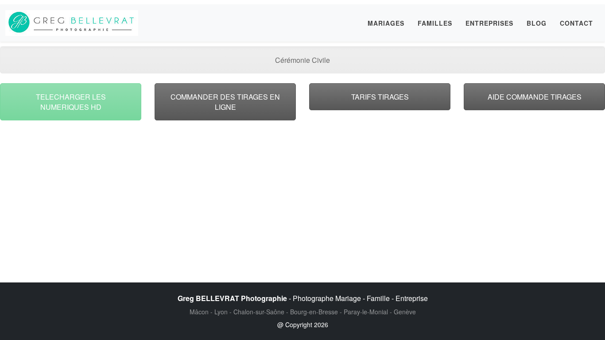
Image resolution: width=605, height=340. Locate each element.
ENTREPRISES (489, 23)
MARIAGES (386, 23)
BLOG (537, 23)
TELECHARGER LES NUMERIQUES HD (71, 102)
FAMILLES (435, 23)
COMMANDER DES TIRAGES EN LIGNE (225, 102)
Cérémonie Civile (302, 60)
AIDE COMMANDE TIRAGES (535, 97)
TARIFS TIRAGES (380, 97)
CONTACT (576, 23)
